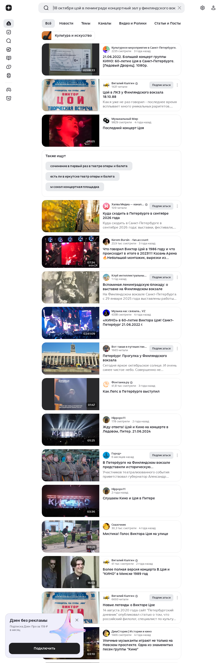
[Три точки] (177, 49)
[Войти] (213, 7)
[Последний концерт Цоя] (70, 131)
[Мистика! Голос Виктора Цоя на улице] (70, 536)
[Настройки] (202, 8)
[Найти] (8, 40)
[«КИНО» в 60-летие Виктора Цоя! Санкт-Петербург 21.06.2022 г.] (70, 323)
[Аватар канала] (106, 49)
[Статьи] (8, 58)
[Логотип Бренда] (9, 8)
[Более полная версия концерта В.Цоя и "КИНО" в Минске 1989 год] (70, 572)
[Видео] (8, 67)
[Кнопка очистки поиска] (179, 8)
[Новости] (8, 49)
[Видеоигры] (8, 89)
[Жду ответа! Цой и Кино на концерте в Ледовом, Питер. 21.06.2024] (70, 430)
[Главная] (8, 23)
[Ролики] (8, 75)
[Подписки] (8, 32)
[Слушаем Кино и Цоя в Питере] (70, 501)
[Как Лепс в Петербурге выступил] (70, 394)
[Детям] (8, 98)
